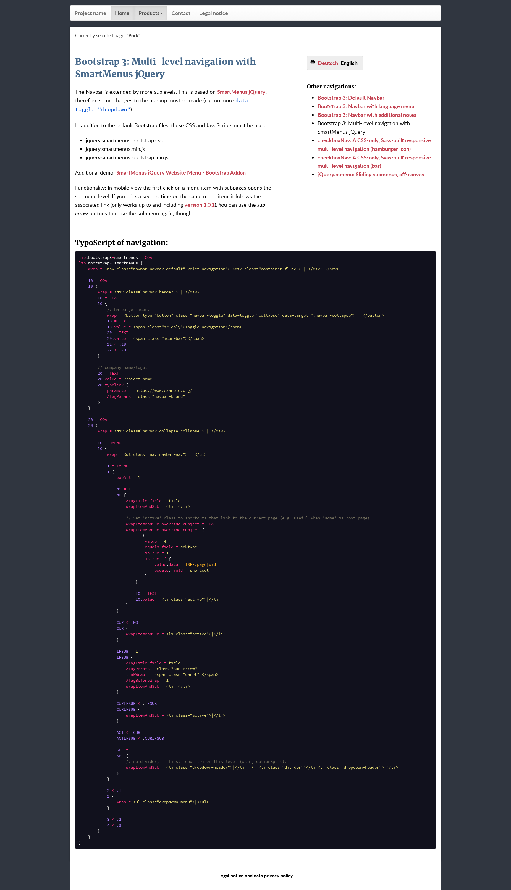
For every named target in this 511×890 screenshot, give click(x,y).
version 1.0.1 (200, 204)
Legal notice (213, 13)
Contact (181, 13)
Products (149, 13)
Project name (90, 13)
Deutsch (328, 63)
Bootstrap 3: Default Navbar (351, 97)
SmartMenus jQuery (241, 91)
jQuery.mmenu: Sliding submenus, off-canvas (371, 174)
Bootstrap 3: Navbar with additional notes (367, 114)
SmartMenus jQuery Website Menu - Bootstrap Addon (181, 172)
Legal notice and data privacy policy (255, 875)
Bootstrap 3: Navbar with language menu (366, 106)
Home (122, 13)
